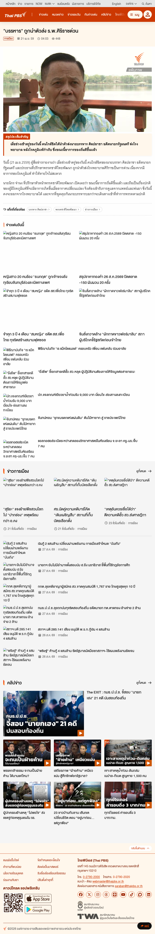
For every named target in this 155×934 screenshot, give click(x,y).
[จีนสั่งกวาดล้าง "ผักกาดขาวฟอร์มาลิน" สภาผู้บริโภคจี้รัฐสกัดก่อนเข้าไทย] (115, 309)
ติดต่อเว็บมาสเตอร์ (48, 867)
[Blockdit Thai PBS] (140, 894)
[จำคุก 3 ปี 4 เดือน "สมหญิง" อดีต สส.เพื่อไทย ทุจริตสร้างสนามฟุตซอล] (39, 309)
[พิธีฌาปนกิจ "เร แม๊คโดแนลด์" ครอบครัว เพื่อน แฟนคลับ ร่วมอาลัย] (19, 357)
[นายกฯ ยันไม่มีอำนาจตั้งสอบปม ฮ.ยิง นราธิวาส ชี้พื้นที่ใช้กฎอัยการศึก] (19, 571)
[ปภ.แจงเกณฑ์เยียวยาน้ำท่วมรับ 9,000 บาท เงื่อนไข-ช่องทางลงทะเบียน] (19, 403)
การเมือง (8, 38)
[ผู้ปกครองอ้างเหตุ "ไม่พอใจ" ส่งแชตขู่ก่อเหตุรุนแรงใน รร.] (27, 795)
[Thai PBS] (16, 14)
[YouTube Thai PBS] (123, 894)
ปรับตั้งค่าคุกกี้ (45, 880)
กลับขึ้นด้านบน (138, 848)
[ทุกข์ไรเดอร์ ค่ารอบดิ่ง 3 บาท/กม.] (128, 795)
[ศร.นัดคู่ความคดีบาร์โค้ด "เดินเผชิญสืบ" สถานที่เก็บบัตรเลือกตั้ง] (77, 491)
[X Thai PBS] (89, 894)
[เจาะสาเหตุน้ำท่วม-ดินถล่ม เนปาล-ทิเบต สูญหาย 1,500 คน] (128, 753)
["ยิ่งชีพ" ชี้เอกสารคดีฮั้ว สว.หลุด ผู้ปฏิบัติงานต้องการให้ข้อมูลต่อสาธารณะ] (19, 380)
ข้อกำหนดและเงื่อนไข (49, 860)
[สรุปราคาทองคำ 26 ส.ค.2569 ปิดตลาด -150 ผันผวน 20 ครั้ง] (115, 251)
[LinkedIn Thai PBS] (148, 894)
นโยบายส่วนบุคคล (13, 873)
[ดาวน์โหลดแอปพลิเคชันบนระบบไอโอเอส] (38, 898)
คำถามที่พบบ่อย (12, 867)
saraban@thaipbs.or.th (129, 886)
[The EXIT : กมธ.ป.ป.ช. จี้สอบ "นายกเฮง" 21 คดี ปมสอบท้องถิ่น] (43, 713)
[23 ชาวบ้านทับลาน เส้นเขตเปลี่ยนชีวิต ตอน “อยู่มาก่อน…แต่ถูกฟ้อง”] (77, 795)
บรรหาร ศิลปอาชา (38, 209)
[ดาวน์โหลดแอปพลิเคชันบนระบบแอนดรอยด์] (38, 909)
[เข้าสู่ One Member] (147, 14)
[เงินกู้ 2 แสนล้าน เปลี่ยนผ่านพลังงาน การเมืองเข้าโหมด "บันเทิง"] (19, 550)
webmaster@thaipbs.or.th (108, 881)
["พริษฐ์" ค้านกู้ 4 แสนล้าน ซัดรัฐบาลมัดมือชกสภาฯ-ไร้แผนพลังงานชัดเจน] (19, 657)
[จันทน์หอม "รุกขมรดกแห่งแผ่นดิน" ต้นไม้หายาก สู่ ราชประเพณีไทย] (19, 426)
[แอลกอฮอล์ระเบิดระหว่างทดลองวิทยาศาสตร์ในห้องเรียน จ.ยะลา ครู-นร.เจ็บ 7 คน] (19, 449)
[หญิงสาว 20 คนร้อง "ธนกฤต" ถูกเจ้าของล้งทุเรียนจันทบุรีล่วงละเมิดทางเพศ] (39, 251)
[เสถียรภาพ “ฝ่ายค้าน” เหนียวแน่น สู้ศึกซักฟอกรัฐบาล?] (77, 753)
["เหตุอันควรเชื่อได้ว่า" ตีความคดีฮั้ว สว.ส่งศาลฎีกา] (128, 491)
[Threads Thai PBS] (106, 894)
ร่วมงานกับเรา (11, 880)
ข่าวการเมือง (91, 209)
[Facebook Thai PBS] (81, 894)
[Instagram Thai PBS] (97, 894)
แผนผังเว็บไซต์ (11, 860)
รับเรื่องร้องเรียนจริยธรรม (52, 873)
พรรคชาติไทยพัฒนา (66, 209)
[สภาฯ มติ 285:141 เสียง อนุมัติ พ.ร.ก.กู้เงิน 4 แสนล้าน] (19, 636)
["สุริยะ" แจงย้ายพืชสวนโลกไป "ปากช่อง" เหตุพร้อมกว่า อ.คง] (27, 491)
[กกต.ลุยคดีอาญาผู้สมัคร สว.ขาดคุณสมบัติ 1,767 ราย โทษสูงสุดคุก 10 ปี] (19, 593)
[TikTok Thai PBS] (131, 894)
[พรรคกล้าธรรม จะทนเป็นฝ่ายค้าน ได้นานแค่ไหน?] (27, 753)
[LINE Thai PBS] (114, 894)
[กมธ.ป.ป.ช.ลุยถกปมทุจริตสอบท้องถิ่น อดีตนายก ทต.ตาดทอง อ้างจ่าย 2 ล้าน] (19, 614)
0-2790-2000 (91, 877)
